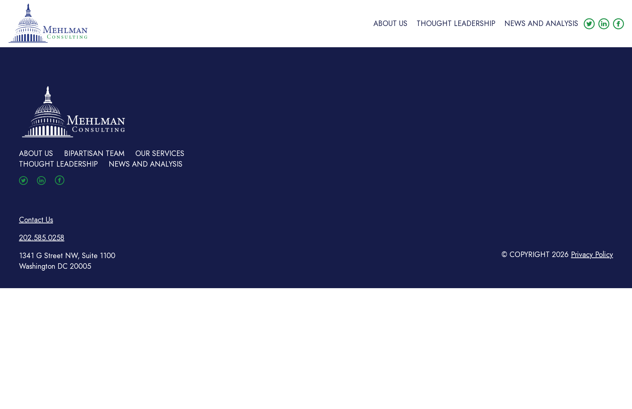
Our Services (159, 153)
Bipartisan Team (94, 153)
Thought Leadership (456, 23)
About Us (390, 23)
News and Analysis (541, 23)
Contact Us (36, 220)
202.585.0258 (41, 238)
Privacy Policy (592, 254)
